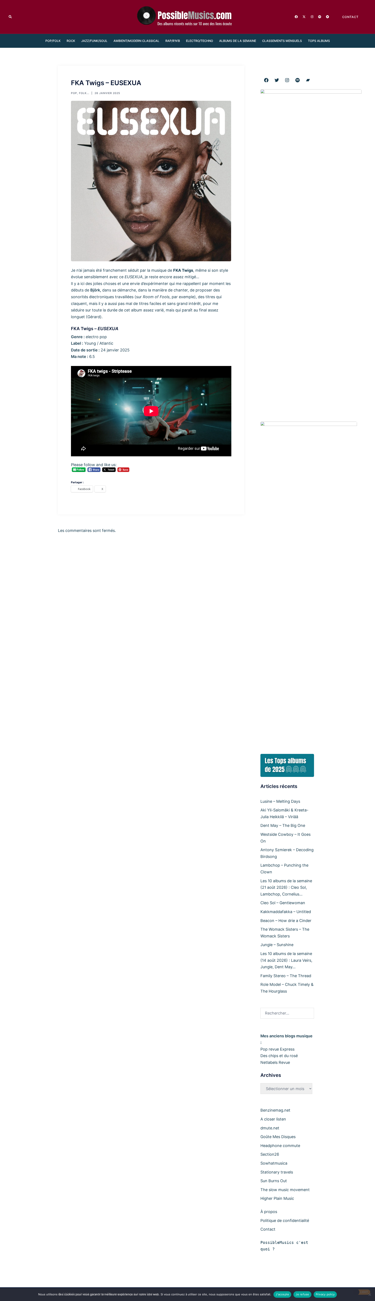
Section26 (269, 1154)
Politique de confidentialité (284, 1220)
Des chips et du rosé (279, 1055)
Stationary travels (276, 1172)
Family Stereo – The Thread (285, 975)
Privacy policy (325, 1294)
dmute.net (269, 1128)
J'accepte (282, 1294)
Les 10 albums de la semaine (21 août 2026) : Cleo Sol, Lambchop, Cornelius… (286, 887)
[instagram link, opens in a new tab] (311, 16)
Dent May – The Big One (282, 825)
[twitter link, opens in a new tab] (304, 16)
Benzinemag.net (275, 1110)
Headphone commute (280, 1145)
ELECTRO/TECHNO (199, 41)
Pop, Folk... (80, 93)
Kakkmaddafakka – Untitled (285, 911)
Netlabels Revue (275, 1062)
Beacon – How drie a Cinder (285, 920)
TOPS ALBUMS (319, 41)
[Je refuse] (369, 1294)
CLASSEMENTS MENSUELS (282, 41)
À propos (268, 1211)
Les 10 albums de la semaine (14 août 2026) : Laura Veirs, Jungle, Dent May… (286, 960)
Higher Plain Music (277, 1198)
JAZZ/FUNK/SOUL (94, 41)
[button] (10, 16)
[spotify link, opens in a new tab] (319, 16)
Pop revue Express (277, 1049)
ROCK (71, 41)
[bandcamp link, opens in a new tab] (327, 16)
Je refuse (302, 1294)
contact (350, 17)
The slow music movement (285, 1189)
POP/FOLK (53, 41)
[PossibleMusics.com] (187, 16)
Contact (267, 1229)
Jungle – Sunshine (276, 944)
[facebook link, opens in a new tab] (296, 16)
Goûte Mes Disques (278, 1136)
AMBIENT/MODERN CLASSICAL (136, 41)
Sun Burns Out (273, 1181)
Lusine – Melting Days (280, 801)
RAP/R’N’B (172, 41)
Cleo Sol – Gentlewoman (282, 902)
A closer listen (273, 1119)
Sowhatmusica (273, 1163)
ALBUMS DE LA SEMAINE (237, 41)
